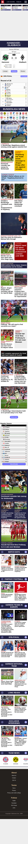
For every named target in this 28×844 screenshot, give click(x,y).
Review (23, 71)
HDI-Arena (14, 51)
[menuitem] (3, 1)
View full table (14, 464)
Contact (14, 777)
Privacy (14, 790)
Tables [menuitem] (18, 2)
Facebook (14, 803)
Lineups (5, 71)
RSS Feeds (14, 805)
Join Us (14, 780)
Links (14, 807)
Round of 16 (6, 81)
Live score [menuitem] (11, 2)
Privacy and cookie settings (14, 792)
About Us (14, 775)
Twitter (14, 800)
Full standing (24, 76)
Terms (14, 788)
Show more (14, 417)
